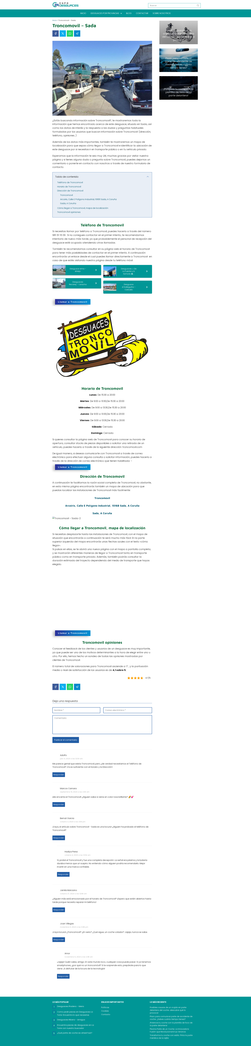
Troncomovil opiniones (69, 212)
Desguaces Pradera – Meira (70, 1006)
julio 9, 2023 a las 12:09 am (71, 758)
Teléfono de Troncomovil (70, 182)
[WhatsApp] (70, 33)
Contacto (105, 1014)
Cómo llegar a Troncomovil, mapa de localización (82, 208)
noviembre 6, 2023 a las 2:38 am (79, 957)
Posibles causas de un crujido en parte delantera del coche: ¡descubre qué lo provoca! (168, 1010)
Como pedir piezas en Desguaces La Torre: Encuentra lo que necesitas (75, 1013)
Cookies (105, 1011)
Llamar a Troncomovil (72, 302)
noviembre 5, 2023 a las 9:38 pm (74, 927)
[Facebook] (55, 33)
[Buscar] (198, 5)
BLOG (129, 13)
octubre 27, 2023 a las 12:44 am (73, 893)
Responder (58, 774)
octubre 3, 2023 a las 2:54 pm (72, 821)
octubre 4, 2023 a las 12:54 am (77, 855)
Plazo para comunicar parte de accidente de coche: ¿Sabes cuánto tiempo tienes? (171, 1017)
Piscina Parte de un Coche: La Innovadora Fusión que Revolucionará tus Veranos (169, 1030)
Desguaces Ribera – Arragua (71, 1019)
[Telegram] (77, 33)
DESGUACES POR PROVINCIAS (105, 13)
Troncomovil (66, 195)
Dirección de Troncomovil (70, 190)
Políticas (105, 1007)
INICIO (83, 13)
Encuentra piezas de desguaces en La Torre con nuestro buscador (75, 1027)
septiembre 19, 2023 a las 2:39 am (74, 792)
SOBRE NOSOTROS (162, 13)
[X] (63, 33)
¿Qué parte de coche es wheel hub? (74, 1032)
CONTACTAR (142, 13)
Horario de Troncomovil (69, 186)
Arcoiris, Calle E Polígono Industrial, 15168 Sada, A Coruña (88, 199)
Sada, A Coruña (68, 203)
